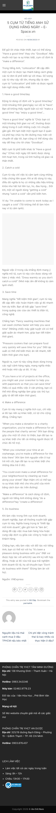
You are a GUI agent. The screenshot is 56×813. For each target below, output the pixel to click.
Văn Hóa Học (24, 695)
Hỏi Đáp (28, 19)
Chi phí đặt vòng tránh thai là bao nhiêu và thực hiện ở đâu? (41, 636)
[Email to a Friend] (30, 589)
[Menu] (4, 5)
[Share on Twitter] (25, 589)
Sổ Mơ (6, 713)
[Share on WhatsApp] (14, 589)
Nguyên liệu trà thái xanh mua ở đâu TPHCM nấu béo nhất (14, 636)
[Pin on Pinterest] (36, 589)
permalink (27, 603)
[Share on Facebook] (19, 589)
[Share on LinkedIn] (41, 589)
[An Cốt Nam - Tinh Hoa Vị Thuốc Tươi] (28, 5)
